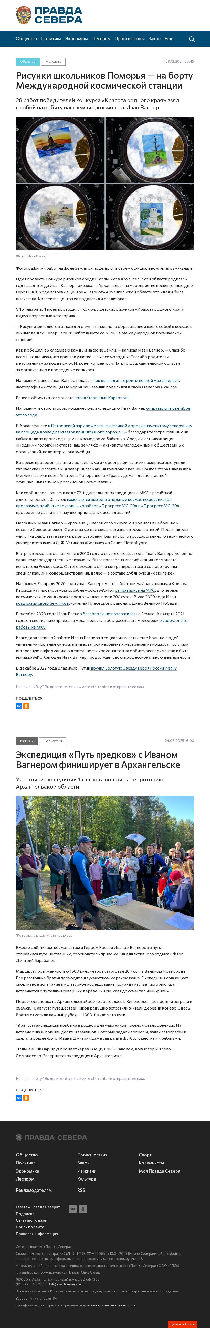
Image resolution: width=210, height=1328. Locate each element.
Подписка (25, 1214)
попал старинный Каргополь (102, 397)
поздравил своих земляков (42, 603)
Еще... (170, 38)
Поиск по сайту (30, 1227)
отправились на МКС (135, 590)
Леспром (101, 38)
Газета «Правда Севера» (38, 1207)
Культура (86, 1178)
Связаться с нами (31, 1220)
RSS (81, 1190)
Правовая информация (37, 1233)
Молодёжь (53, 61)
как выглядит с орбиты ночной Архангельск (136, 380)
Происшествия (130, 38)
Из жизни (27, 740)
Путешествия (53, 740)
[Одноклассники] (26, 706)
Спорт (145, 1154)
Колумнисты (151, 1162)
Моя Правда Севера (159, 1170)
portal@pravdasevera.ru (62, 1284)
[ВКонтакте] (19, 706)
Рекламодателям (34, 1190)
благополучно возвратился (109, 613)
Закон (155, 38)
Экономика (76, 38)
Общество (26, 38)
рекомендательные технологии (110, 1305)
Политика (51, 38)
